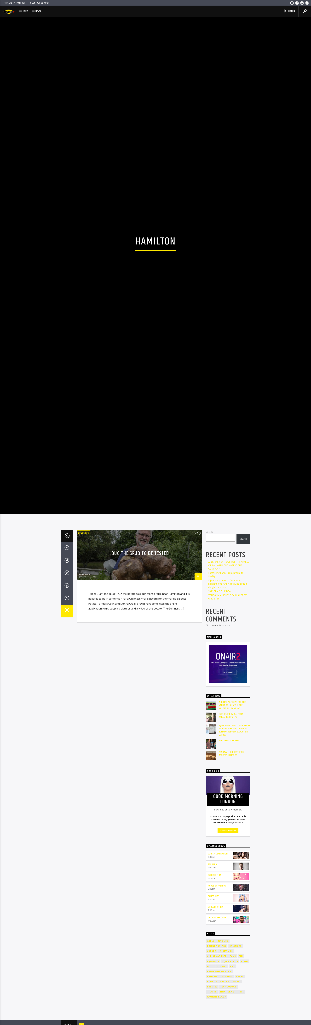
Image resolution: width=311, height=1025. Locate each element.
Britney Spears (216, 998)
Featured (83, 586)
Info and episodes (228, 883)
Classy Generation (218, 907)
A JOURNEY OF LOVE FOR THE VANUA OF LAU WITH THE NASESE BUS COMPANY (228, 618)
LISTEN (291, 11)
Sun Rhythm (214, 928)
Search (209, 584)
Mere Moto (84, 627)
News (38, 11)
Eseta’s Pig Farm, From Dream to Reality (231, 768)
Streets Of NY (215, 960)
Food (244, 1014)
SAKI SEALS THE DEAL (220, 644)
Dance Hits (213, 949)
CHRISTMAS (226, 1004)
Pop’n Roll (213, 917)
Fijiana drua (230, 1014)
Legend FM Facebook (15, 3)
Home (25, 11)
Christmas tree (217, 1009)
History (222, 1019)
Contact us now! (40, 3)
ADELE (210, 993)
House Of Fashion (217, 938)
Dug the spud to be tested (140, 606)
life (232, 1019)
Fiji (241, 1009)
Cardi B (211, 1004)
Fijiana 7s (213, 1014)
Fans (233, 1009)
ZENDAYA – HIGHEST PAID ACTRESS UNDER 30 (231, 806)
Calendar (235, 998)
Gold (210, 1019)
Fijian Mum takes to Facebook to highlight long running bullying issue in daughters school (228, 636)
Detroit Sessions (217, 971)
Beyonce (223, 993)
